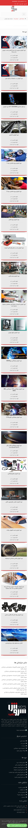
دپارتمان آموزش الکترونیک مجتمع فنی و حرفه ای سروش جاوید (14, 668)
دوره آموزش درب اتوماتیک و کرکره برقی (14, 78)
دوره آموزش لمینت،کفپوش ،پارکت (14, 530)
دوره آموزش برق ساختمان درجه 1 (14, 163)
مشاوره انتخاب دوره (21, 762)
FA (15, 4)
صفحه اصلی (21, 19)
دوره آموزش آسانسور (14, 135)
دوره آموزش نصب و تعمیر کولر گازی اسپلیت (14, 248)
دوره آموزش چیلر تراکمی (14, 276)
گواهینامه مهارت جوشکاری (19, 748)
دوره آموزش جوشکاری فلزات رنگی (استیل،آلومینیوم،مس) (14, 446)
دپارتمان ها (16, 19)
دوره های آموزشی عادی (20, 765)
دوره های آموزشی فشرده (19, 777)
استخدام (23, 797)
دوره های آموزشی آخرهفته (19, 770)
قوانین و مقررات (21, 787)
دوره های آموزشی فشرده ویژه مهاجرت (17, 772)
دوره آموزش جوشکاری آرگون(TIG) (14, 417)
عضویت (20, 4)
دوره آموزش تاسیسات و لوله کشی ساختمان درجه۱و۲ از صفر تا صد (14, 305)
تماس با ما (23, 743)
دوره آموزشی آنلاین (21, 775)
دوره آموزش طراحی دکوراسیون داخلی (14, 502)
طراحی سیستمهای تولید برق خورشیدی (14, 643)
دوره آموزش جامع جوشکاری (14, 474)
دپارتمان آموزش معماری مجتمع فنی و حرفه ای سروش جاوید (15, 685)
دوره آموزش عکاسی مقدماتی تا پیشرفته (14, 558)
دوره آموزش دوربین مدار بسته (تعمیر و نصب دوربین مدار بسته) (14, 51)
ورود (24, 4)
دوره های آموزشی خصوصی (19, 767)
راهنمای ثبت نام (21, 792)
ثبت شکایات (22, 790)
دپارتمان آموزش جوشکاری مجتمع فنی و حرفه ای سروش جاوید (14, 680)
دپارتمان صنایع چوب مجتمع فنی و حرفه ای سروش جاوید (15, 693)
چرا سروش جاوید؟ (21, 795)
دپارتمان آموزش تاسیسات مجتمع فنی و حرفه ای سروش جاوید (14, 676)
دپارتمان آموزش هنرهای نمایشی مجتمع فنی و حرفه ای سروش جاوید (15, 689)
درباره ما (23, 746)
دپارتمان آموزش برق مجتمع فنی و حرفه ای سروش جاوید (16, 672)
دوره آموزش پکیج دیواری (14, 333)
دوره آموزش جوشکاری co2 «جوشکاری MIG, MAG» (14, 390)
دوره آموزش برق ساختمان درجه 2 (14, 191)
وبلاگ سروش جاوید (21, 751)
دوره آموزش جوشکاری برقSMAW (14, 361)
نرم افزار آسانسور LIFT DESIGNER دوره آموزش (14, 107)
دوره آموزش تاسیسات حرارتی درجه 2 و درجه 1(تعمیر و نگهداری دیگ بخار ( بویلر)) (14, 587)
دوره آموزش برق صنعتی (14, 220)
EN (17, 4)
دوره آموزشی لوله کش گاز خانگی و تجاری (14, 615)
